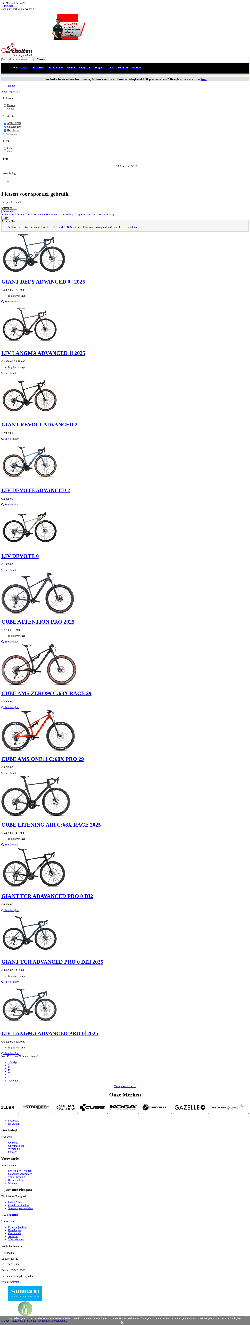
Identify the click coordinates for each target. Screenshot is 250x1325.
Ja (8, 180)
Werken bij (14, 1148)
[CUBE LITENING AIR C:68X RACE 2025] (35, 816)
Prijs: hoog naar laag (103, 214)
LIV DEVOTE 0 (20, 556)
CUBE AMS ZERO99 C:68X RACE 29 (46, 693)
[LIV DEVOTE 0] (29, 547)
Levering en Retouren (20, 1170)
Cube (10, 148)
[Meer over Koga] (71, 1112)
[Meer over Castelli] (103, 1112)
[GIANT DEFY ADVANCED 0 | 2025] (34, 273)
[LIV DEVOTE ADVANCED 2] (29, 482)
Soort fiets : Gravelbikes (125, 227)
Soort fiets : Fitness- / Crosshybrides (89, 227)
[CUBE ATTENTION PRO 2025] (37, 613)
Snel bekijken (11, 301)
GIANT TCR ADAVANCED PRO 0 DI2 (47, 896)
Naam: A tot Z (9, 214)
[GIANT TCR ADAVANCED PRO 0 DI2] (34, 887)
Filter (5, 218)
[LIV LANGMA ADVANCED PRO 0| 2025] (29, 1025)
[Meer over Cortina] (220, 1112)
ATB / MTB (14, 123)
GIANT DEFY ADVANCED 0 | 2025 (43, 282)
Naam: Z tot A (25, 214)
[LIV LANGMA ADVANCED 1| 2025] (29, 344)
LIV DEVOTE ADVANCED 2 (35, 490)
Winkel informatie (11, 1281)
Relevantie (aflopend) (57, 214)
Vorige (12, 1062)
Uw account (9, 1215)
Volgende (14, 1080)
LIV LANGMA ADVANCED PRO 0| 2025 (49, 1033)
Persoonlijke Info (17, 1227)
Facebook (13, 1120)
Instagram (13, 1123)
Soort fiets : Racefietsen (24, 227)
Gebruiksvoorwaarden (20, 1173)
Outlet (10, 108)
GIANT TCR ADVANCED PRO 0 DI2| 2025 (52, 962)
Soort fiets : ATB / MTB (53, 227)
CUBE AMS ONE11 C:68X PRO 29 (42, 759)
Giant (10, 151)
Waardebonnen (16, 1239)
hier (204, 79)
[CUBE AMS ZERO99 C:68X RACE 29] (38, 684)
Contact (12, 1151)
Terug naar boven (125, 1086)
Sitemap (12, 1183)
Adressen (13, 1236)
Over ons (13, 1142)
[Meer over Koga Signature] (177, 1112)
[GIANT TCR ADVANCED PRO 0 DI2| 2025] (29, 953)
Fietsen (11, 105)
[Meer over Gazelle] (138, 1112)
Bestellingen (14, 1230)
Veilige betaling (16, 1176)
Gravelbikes (14, 126)
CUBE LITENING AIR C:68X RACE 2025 (51, 825)
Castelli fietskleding (18, 1205)
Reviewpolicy (15, 1180)
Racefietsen (13, 130)
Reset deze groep (11, 134)
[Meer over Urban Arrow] (14, 1112)
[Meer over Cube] (41, 1112)
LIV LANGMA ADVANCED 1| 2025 (43, 353)
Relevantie (9, 211)
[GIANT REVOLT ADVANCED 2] (29, 416)
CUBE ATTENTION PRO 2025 (37, 622)
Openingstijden (16, 1145)
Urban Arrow (15, 1202)
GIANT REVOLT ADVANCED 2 (39, 424)
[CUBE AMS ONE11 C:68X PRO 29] (38, 750)
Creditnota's (14, 1233)
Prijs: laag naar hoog (80, 214)
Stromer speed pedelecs (20, 1208)
